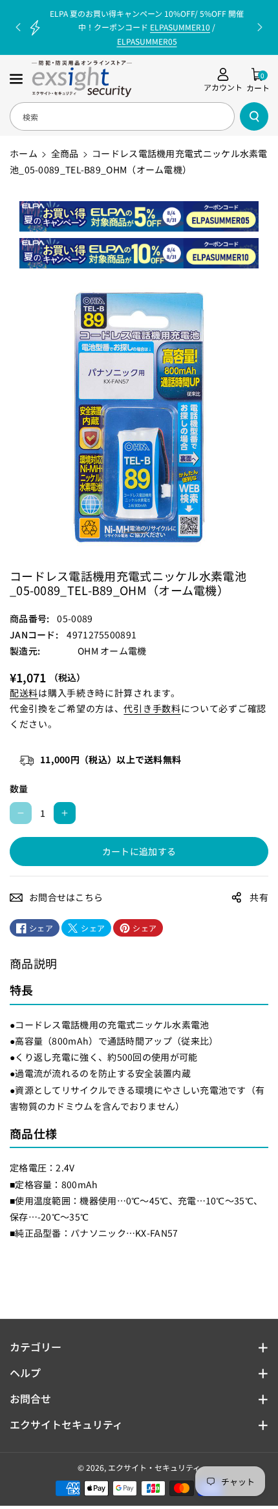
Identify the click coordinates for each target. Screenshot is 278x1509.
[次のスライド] (259, 27)
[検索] (254, 116)
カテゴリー (35, 1346)
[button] (17, 79)
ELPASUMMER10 (180, 26)
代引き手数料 (151, 708)
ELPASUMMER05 (147, 41)
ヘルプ (25, 1372)
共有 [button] (259, 897)
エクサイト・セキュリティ (154, 1467)
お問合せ (30, 1398)
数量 (19, 788)
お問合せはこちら (66, 897)
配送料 (24, 692)
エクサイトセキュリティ (66, 1424)
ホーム (23, 153)
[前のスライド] (18, 27)
